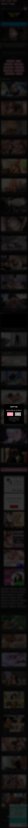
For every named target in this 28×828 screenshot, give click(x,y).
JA (10, 414)
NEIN (18, 414)
